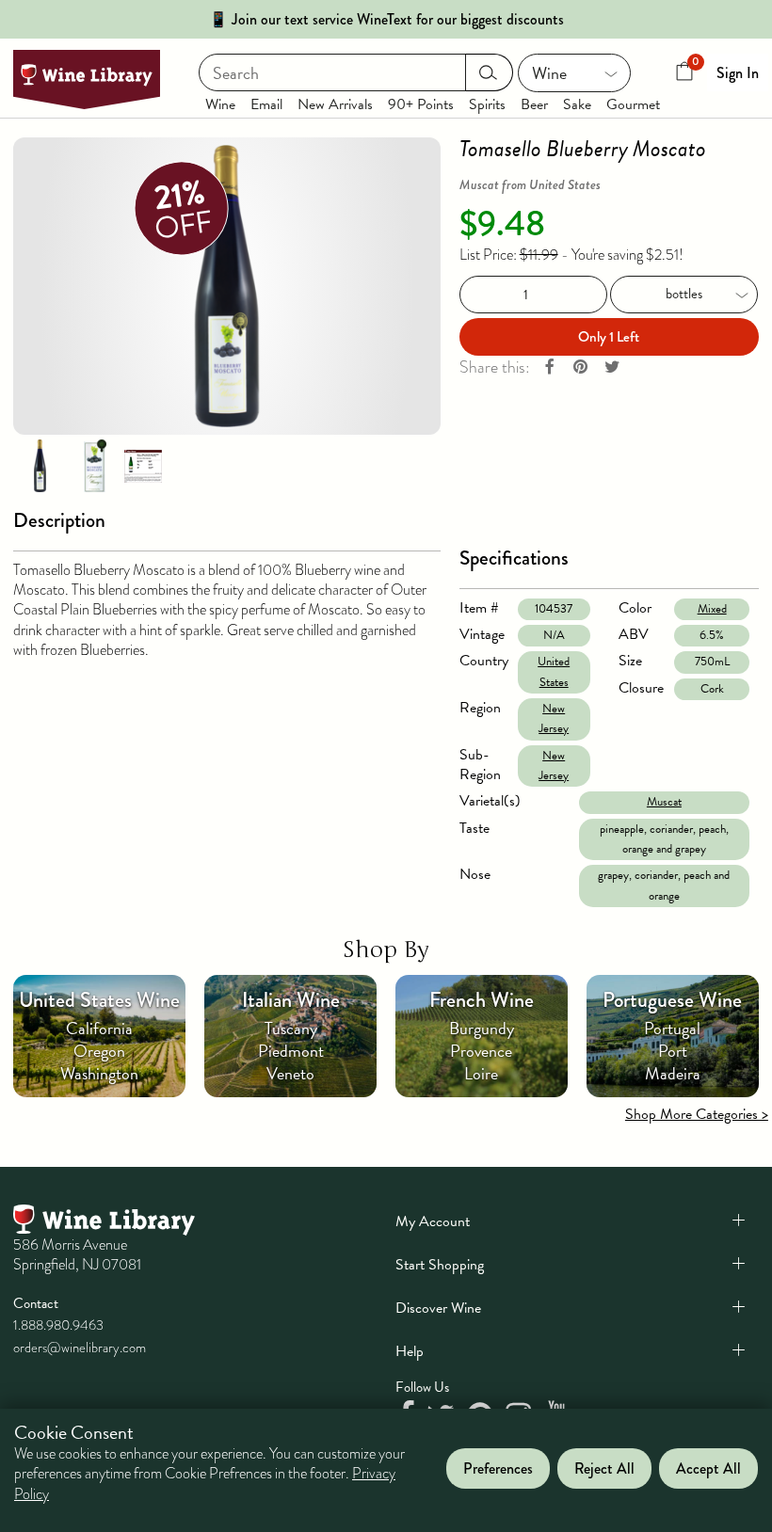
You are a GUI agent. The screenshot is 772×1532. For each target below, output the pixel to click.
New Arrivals (335, 104)
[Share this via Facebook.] (550, 367)
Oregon (99, 1050)
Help (409, 1351)
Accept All (708, 1468)
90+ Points (421, 104)
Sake (577, 104)
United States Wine (99, 999)
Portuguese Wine (672, 999)
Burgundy (481, 1028)
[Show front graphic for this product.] (95, 465)
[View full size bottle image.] (227, 286)
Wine (220, 104)
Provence (481, 1050)
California (99, 1028)
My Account (432, 1221)
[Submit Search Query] (489, 72)
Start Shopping (439, 1264)
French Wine (481, 999)
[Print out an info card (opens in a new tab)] (143, 465)
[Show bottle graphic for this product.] (39, 465)
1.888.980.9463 (58, 1325)
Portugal (672, 1028)
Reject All (604, 1468)
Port (672, 1050)
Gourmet (633, 104)
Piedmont (291, 1050)
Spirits (487, 104)
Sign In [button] (737, 73)
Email (266, 104)
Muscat (664, 801)
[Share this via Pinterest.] (581, 367)
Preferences (498, 1468)
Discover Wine (438, 1308)
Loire (481, 1073)
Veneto (290, 1073)
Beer (534, 104)
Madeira (672, 1073)
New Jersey (554, 718)
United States (554, 671)
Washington (99, 1073)
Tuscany (291, 1028)
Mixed (712, 608)
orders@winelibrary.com (79, 1347)
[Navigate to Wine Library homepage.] (86, 79)
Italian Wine (291, 999)
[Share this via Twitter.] (612, 367)
